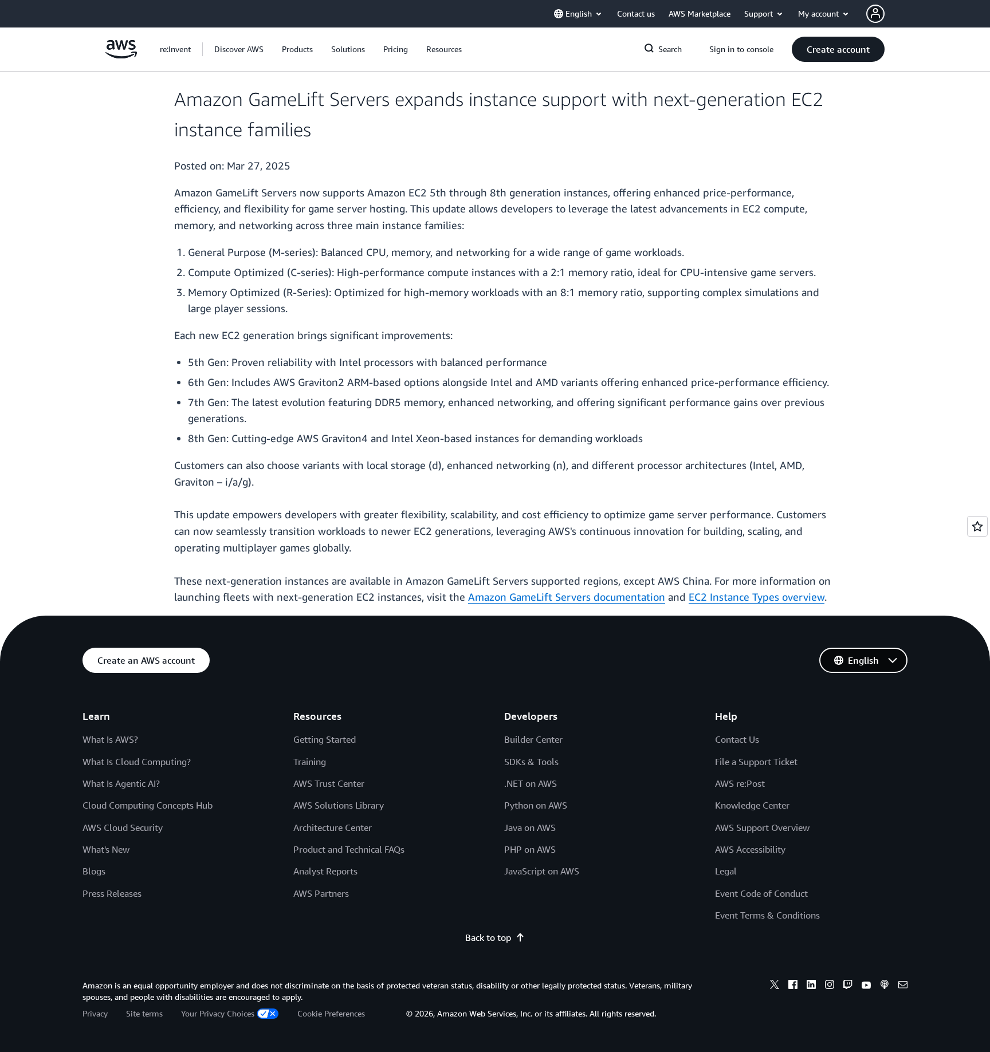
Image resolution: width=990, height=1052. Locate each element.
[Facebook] (793, 986)
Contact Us (737, 739)
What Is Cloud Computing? (136, 761)
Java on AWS (530, 827)
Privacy (95, 1013)
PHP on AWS (530, 849)
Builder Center (533, 739)
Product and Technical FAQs (348, 849)
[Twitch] (847, 986)
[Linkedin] (811, 986)
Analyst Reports (325, 871)
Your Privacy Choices (217, 1013)
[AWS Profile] (875, 14)
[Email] (902, 986)
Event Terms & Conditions (767, 915)
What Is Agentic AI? (121, 783)
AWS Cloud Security (122, 827)
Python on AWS (535, 805)
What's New (105, 849)
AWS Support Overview (762, 827)
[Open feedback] (977, 526)
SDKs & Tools (531, 761)
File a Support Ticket (756, 761)
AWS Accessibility (750, 849)
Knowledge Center (752, 805)
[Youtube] (866, 986)
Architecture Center (332, 827)
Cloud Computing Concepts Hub (147, 805)
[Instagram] (829, 986)
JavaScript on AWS (541, 871)
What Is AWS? (110, 739)
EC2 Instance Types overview (756, 596)
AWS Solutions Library (338, 805)
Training (309, 761)
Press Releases (112, 893)
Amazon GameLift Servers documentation (566, 596)
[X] (774, 986)
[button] (239, 49)
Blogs (93, 871)
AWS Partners (321, 893)
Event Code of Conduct (761, 893)
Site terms (144, 1013)
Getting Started (324, 739)
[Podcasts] (884, 986)
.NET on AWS (530, 783)
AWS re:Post (740, 783)
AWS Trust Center (328, 783)
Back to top (488, 937)
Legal (726, 871)
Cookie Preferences (331, 1013)
